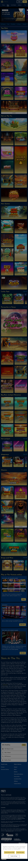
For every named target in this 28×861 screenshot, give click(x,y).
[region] (14, 851)
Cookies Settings (14, 856)
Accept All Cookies (20, 852)
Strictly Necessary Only (9, 852)
